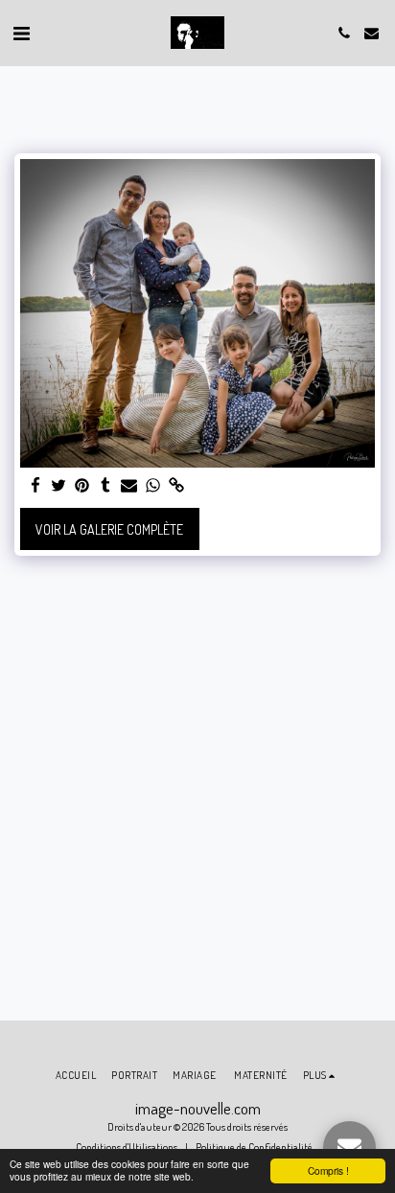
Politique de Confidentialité (254, 1146)
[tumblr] (106, 485)
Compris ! (328, 1170)
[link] (176, 485)
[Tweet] (59, 485)
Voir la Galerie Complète (109, 529)
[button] (21, 32)
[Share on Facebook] (35, 485)
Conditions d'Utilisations (126, 1146)
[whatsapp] (153, 485)
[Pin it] (82, 485)
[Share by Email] (129, 485)
